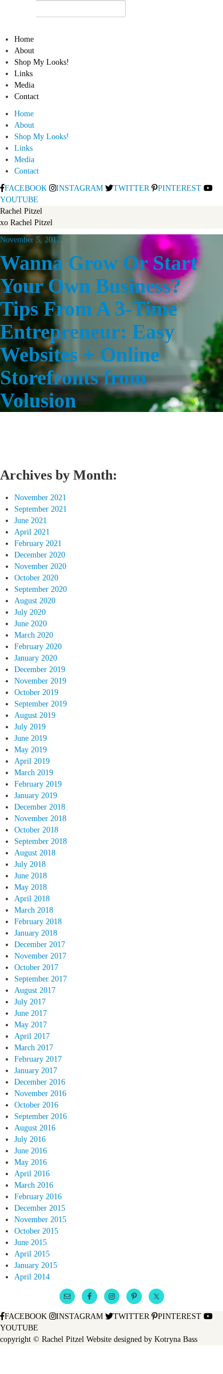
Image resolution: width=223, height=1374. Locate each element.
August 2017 (34, 990)
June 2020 (30, 623)
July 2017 (30, 1002)
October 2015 (36, 1231)
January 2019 (35, 795)
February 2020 (38, 646)
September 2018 (40, 841)
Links (23, 73)
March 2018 (33, 910)
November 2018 (40, 818)
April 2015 (32, 1254)
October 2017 (36, 967)
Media (24, 85)
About (24, 50)
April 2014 (32, 1277)
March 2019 (33, 772)
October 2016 (36, 1105)
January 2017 (35, 1070)
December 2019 (39, 669)
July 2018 (30, 864)
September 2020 (40, 589)
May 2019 (30, 749)
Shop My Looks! (41, 62)
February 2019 (38, 784)
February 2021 (38, 543)
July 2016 (30, 1139)
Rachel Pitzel (21, 211)
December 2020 (39, 555)
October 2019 (36, 692)
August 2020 (34, 600)
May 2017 (30, 1024)
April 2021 (32, 532)
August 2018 (34, 853)
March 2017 (33, 1047)
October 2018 (36, 830)
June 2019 (30, 738)
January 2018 (35, 933)
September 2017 (40, 979)
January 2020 (35, 658)
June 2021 (30, 520)
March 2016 (33, 1185)
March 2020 (33, 635)
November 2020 (40, 566)
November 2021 (40, 497)
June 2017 (30, 1013)
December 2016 (39, 1082)
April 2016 (32, 1173)
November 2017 (40, 956)
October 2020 (36, 578)
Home (24, 39)
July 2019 (30, 727)
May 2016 (30, 1162)
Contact (26, 96)
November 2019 (40, 681)
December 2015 (39, 1208)
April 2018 (32, 898)
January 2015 (35, 1265)
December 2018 (39, 807)
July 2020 (30, 612)
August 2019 (34, 715)
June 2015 (30, 1242)
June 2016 (30, 1151)
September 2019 (40, 704)
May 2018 (30, 887)
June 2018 (30, 875)
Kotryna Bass (175, 1339)
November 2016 (40, 1093)
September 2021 (40, 509)
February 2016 (38, 1196)
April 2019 (32, 761)
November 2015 (40, 1219)
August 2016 (34, 1128)
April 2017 (32, 1036)
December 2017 (39, 944)
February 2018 (38, 921)
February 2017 (38, 1059)
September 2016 (40, 1116)
